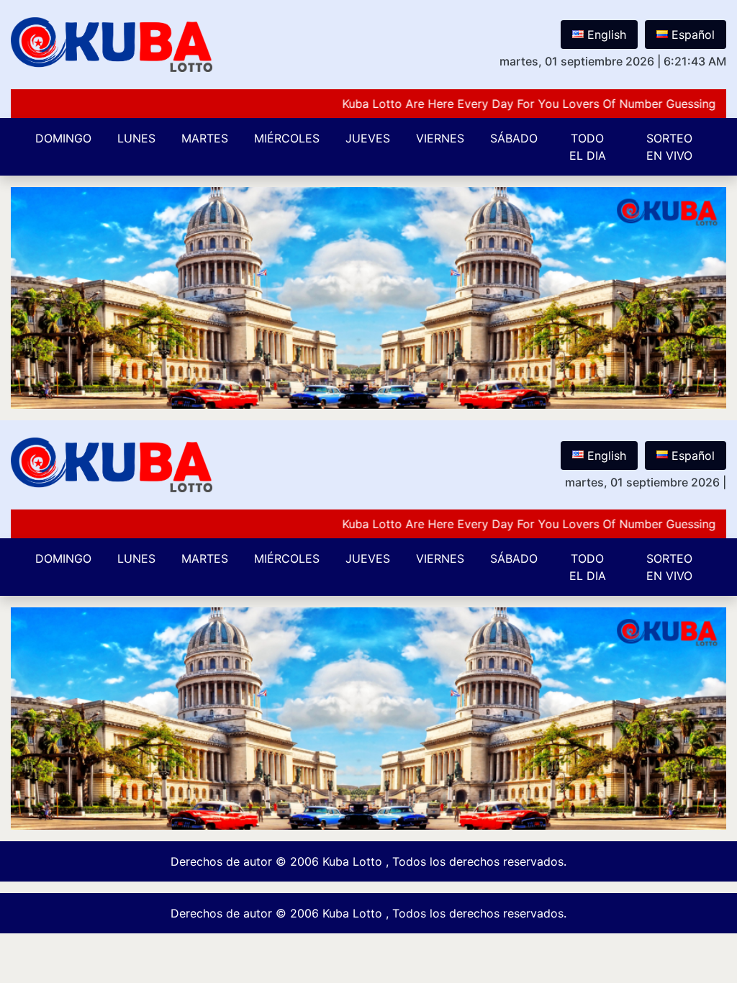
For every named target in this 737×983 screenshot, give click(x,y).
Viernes (440, 138)
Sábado (514, 138)
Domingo (63, 138)
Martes (204, 138)
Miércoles (287, 138)
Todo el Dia (587, 147)
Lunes (136, 138)
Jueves (367, 138)
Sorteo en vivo (669, 147)
